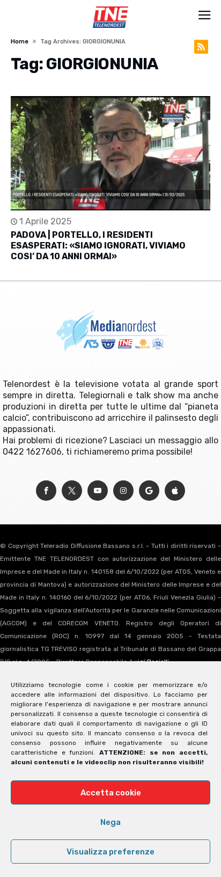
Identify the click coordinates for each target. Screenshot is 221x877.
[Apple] (175, 490)
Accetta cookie (110, 793)
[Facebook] (46, 490)
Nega (110, 822)
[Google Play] (149, 490)
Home (19, 41)
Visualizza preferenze (110, 852)
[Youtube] (97, 490)
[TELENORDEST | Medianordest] (110, 6)
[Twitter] (72, 490)
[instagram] (123, 490)
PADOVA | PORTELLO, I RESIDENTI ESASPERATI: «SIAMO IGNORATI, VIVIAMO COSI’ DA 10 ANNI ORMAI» (98, 245)
